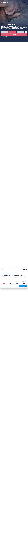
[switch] (11, 283)
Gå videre (13, 34)
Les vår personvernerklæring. (4, 36)
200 (4, 31)
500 (20, 31)
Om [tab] (23, 271)
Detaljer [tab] (14, 271)
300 (12, 31)
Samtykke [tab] (5, 271)
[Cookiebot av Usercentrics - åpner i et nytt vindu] (24, 269)
